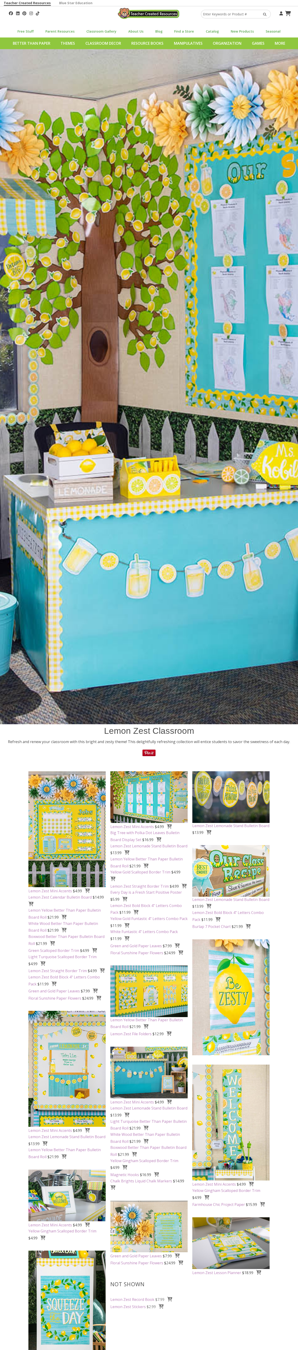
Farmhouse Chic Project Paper (218, 1204)
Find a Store (184, 31)
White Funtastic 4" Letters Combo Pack (144, 931)
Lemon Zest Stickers (128, 1306)
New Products (242, 31)
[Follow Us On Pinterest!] (24, 13)
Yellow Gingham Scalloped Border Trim (144, 1160)
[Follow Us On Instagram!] (31, 13)
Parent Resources (59, 31)
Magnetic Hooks (124, 1174)
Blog (159, 31)
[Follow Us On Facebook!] (11, 13)
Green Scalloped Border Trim (53, 950)
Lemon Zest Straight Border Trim (57, 970)
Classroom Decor (103, 43)
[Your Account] (280, 13)
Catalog (212, 31)
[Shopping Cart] (287, 13)
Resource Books (147, 43)
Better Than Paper (31, 43)
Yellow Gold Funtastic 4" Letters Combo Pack (149, 918)
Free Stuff (25, 31)
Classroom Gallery (101, 31)
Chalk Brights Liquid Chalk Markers (141, 1181)
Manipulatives (188, 43)
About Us (135, 31)
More (280, 43)
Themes (68, 43)
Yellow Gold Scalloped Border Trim (140, 872)
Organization (227, 43)
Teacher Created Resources (27, 3)
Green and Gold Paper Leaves (54, 991)
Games (258, 43)
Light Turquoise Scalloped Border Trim (62, 956)
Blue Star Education (75, 3)
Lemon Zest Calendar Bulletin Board (60, 897)
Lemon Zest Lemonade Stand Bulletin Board (148, 846)
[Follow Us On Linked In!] (18, 13)
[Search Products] (263, 14)
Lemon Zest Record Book (132, 1299)
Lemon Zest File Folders (131, 1033)
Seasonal (273, 31)
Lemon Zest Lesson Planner (216, 1272)
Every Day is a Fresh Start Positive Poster (146, 892)
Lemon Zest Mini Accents (50, 890)
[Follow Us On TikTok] (37, 13)
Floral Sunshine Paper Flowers (54, 998)
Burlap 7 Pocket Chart (211, 926)
